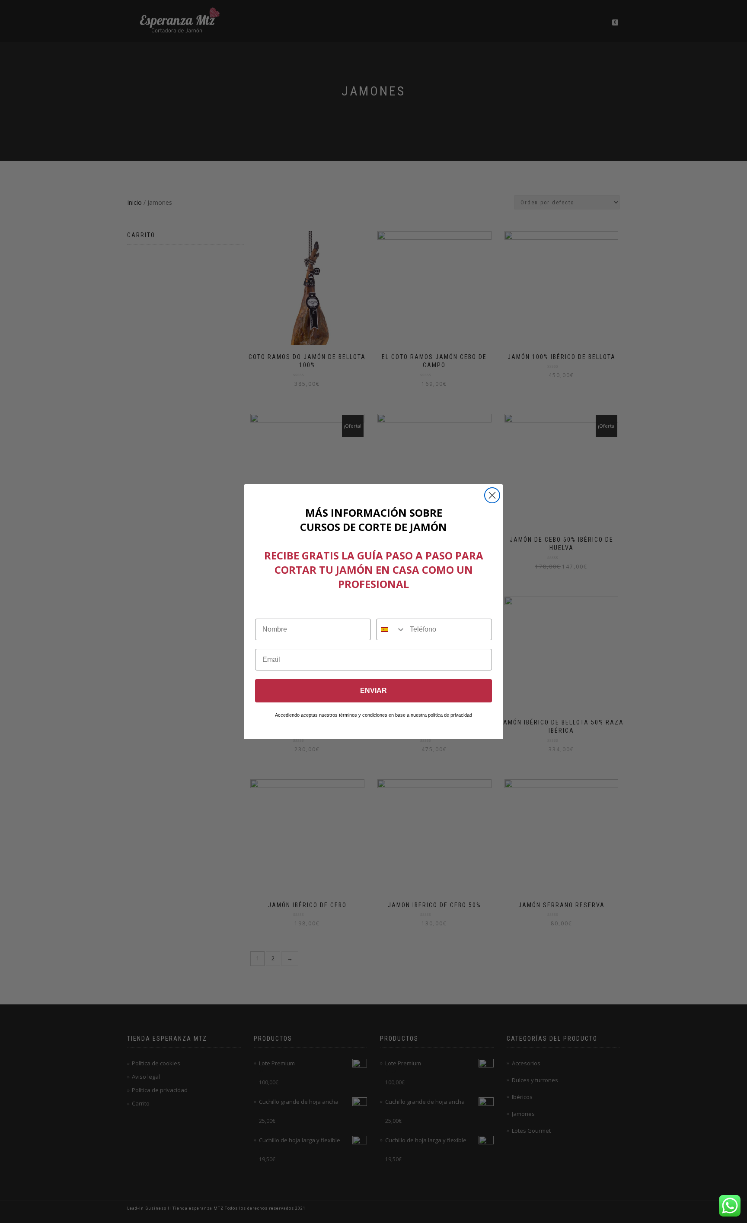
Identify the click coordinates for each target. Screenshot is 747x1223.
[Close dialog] (492, 495)
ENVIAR (373, 690)
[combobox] (391, 629)
